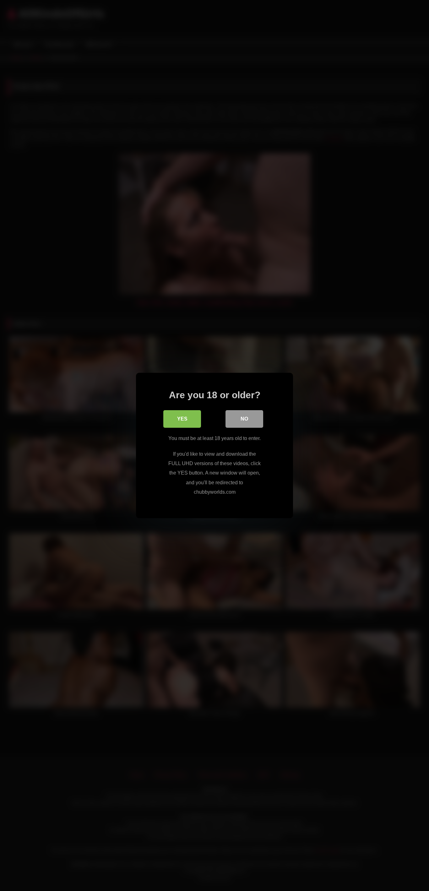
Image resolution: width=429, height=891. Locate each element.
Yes (182, 418)
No (244, 418)
